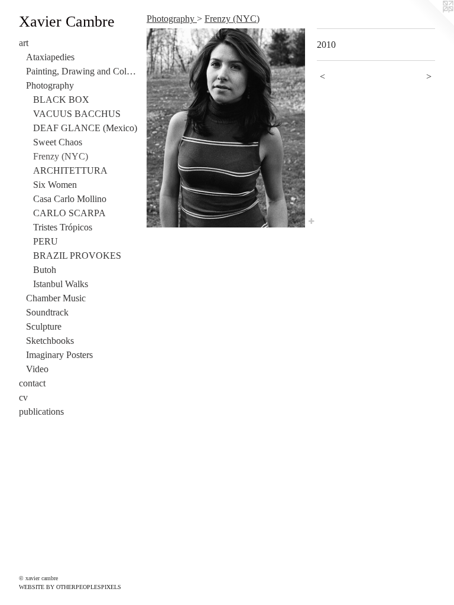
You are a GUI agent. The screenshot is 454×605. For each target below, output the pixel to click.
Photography (50, 85)
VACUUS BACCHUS (77, 114)
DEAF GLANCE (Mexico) (85, 128)
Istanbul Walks (60, 284)
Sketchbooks (50, 341)
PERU (45, 241)
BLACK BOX (61, 100)
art (23, 43)
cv (23, 397)
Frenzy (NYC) (60, 156)
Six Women (55, 185)
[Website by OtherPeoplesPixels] (430, 23)
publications (41, 411)
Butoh (44, 270)
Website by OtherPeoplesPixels (70, 587)
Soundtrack (47, 312)
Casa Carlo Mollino (69, 199)
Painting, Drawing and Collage (81, 71)
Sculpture (43, 326)
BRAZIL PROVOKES (77, 256)
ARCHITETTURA (70, 170)
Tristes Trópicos (62, 227)
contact (32, 383)
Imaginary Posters (59, 355)
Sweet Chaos (57, 142)
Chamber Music (56, 298)
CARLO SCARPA (69, 213)
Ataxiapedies (50, 57)
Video (37, 369)
